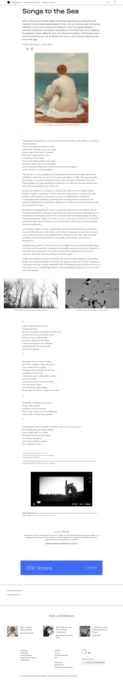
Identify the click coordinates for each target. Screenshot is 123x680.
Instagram (85, 653)
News (57, 658)
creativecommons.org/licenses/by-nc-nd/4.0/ (61, 543)
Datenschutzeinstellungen (64, 667)
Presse (57, 653)
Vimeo (89, 653)
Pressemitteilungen (61, 655)
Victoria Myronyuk (13, 595)
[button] (113, 2)
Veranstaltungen (26, 655)
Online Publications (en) (32, 2)
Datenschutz (59, 665)
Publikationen (16, 2)
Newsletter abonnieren (95, 663)
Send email (27, 49)
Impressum (58, 662)
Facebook (82, 653)
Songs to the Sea (49, 2)
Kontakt (57, 650)
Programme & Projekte (28, 658)
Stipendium (24, 653)
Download (32, 49)
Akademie (23, 650)
